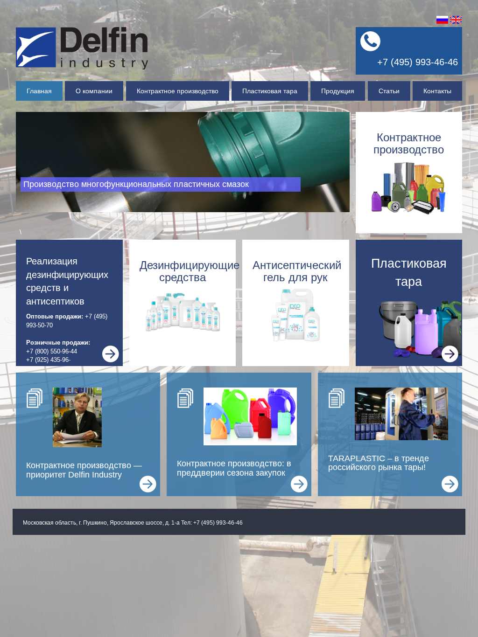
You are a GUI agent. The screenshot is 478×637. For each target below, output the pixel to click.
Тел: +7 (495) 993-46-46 (212, 522)
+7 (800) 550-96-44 (51, 351)
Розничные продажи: (58, 342)
